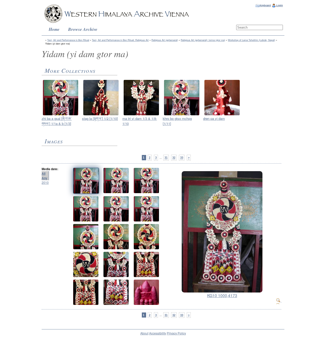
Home (54, 29)
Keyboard (265, 5)
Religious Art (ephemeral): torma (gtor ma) (203, 40)
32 (173, 157)
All (43, 173)
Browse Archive (82, 29)
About (144, 333)
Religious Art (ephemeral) (164, 40)
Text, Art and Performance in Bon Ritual (68, 40)
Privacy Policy (176, 333)
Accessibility (157, 333)
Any (44, 178)
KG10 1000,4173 (222, 295)
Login (279, 5)
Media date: (50, 169)
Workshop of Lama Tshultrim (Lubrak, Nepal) (251, 40)
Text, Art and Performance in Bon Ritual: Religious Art (120, 40)
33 (181, 157)
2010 (45, 182)
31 (166, 157)
